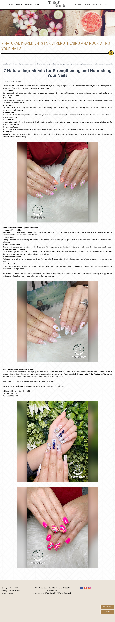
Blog (105, 4)
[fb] (81, 588)
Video (36, 4)
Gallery (87, 4)
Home (11, 4)
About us (19, 4)
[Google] (85, 588)
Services (28, 4)
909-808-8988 (107, 607)
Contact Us (97, 4)
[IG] (89, 588)
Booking (78, 4)
